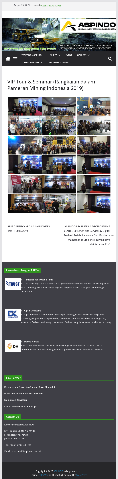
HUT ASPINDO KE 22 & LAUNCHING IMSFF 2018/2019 (29, 229)
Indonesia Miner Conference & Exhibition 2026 (64, 5)
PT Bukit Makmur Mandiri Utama (38, 365)
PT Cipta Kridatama (31, 303)
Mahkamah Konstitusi (15, 399)
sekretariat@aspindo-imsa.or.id (26, 451)
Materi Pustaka (30, 62)
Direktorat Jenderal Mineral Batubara (24, 393)
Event (68, 55)
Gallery (81, 55)
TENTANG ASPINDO (32, 55)
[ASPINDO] (8, 58)
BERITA (53, 55)
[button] (43, 55)
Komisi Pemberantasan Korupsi (20, 406)
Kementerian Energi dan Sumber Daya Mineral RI (29, 387)
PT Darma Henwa (30, 334)
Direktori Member (58, 62)
